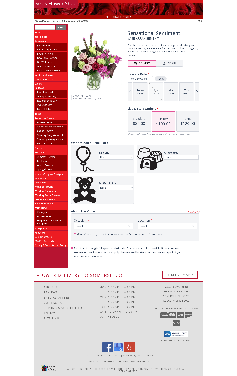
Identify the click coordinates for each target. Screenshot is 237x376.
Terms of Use (128, 371)
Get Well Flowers (46, 62)
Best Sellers (41, 36)
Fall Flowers (43, 161)
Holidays (39, 87)
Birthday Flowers (46, 53)
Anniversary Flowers (47, 49)
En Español (41, 228)
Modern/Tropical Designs (49, 174)
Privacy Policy (148, 368)
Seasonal (40, 152)
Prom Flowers (42, 207)
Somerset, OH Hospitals (138, 355)
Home (38, 32)
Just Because (44, 45)
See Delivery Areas (180, 275)
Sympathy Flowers (45, 118)
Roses (38, 113)
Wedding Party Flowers (47, 195)
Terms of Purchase (174, 368)
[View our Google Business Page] (118, 351)
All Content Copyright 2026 (86, 368)
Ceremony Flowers (45, 199)
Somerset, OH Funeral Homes (101, 355)
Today (160, 78)
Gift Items (40, 182)
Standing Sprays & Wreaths (51, 135)
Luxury (38, 83)
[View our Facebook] (107, 351)
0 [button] (201, 21)
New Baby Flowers (47, 57)
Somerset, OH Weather (100, 361)
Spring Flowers (44, 169)
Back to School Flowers (49, 70)
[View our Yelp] (129, 351)
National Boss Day (47, 100)
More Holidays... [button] (45, 109)
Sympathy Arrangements (50, 139)
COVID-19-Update (44, 241)
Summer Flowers (46, 156)
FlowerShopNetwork (120, 368)
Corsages (42, 212)
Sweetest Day (44, 104)
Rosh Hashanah (45, 92)
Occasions (40, 40)
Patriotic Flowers (44, 75)
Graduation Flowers (47, 66)
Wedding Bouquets (45, 191)
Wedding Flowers (44, 186)
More (132, 55)
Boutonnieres (44, 216)
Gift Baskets (42, 178)
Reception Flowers (45, 203)
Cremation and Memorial (50, 126)
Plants (38, 148)
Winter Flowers (45, 165)
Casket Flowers (45, 130)
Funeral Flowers (45, 122)
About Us (40, 232)
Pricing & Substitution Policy (50, 245)
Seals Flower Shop (56, 3)
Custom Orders (43, 236)
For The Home (44, 143)
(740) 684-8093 (82, 21)
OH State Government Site (134, 361)
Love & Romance (44, 79)
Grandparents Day (46, 96)
